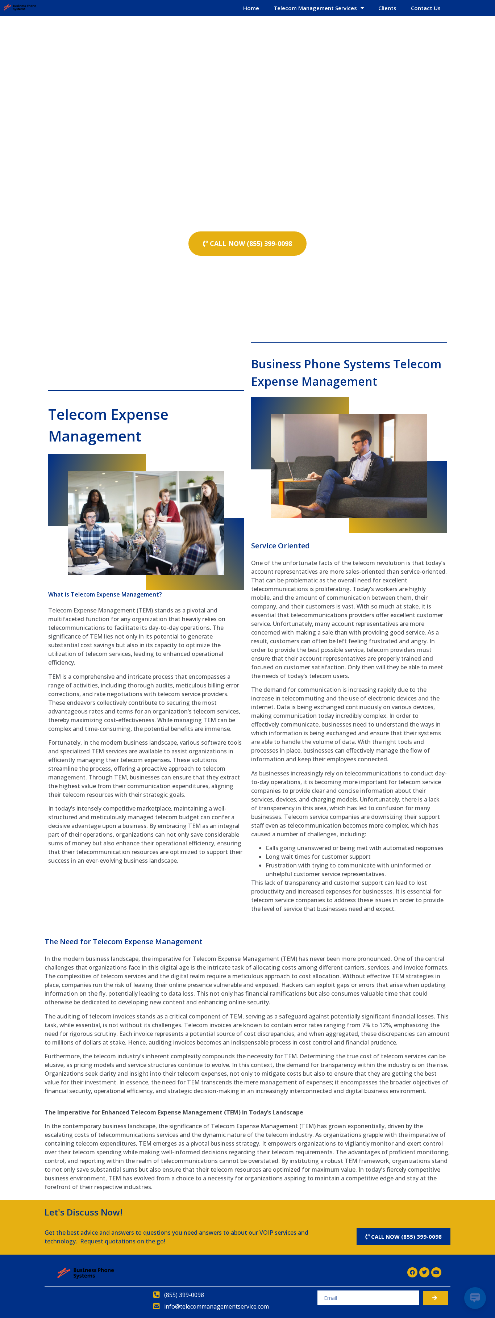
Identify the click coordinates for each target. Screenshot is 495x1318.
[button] (247, 243)
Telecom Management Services (315, 8)
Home (251, 8)
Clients (387, 8)
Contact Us (426, 8)
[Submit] (435, 1298)
